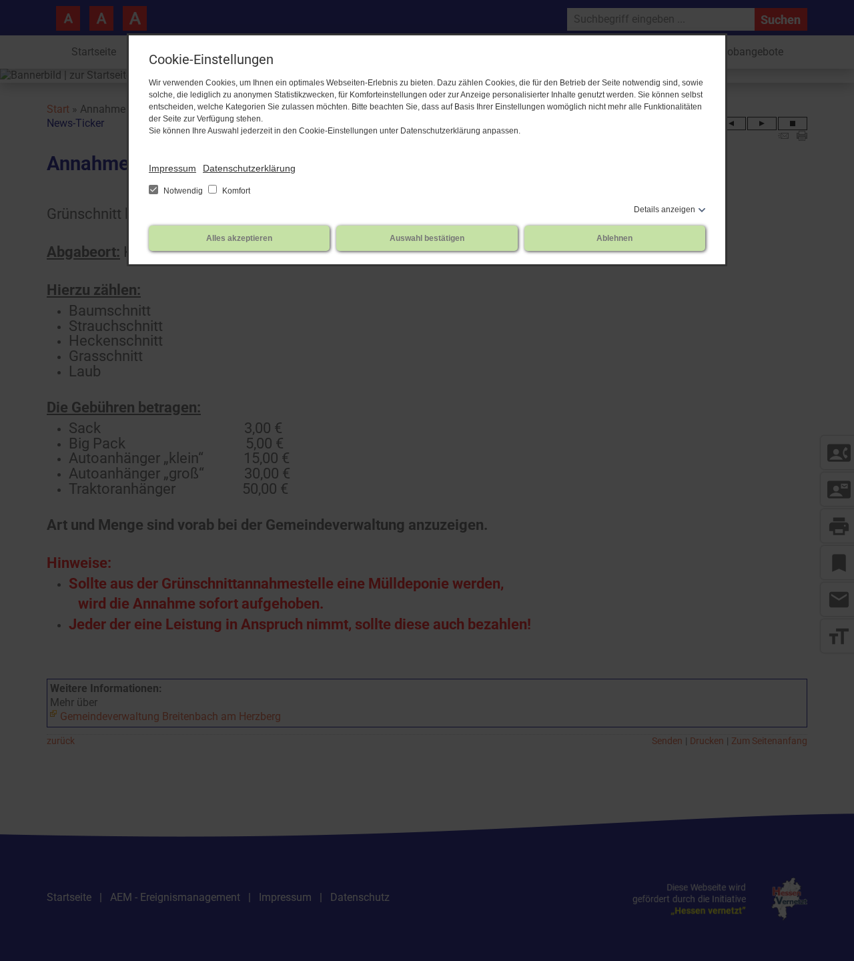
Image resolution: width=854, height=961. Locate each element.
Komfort (235, 191)
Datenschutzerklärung (249, 168)
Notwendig (183, 191)
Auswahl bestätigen (427, 238)
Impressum (172, 168)
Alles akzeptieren (239, 238)
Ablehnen (614, 238)
